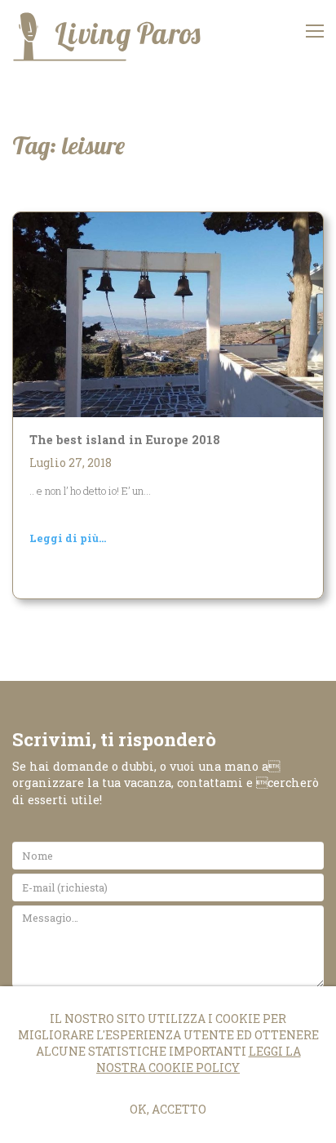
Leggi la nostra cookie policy (198, 1059)
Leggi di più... (67, 538)
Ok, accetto (168, 1109)
